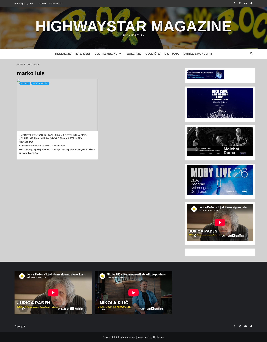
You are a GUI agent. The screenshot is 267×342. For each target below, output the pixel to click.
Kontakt (42, 3)
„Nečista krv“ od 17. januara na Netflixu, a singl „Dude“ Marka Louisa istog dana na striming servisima (53, 138)
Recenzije (63, 53)
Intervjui (82, 53)
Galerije (134, 53)
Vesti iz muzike (106, 53)
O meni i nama (55, 3)
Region (24, 83)
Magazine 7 (143, 337)
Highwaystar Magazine (133, 26)
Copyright (20, 326)
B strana (171, 53)
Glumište (152, 53)
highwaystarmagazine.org (36, 145)
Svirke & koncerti (197, 53)
